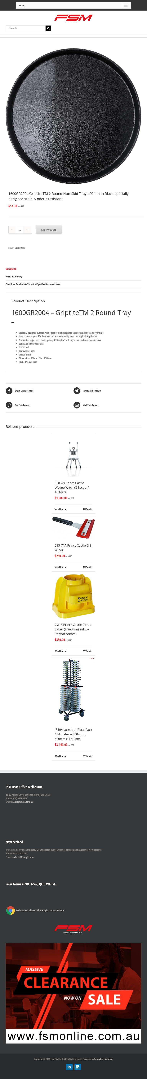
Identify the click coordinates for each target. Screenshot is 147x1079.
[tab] (73, 269)
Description (11, 269)
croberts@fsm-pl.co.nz (23, 857)
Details (89, 509)
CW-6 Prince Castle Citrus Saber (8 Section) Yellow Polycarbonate (73, 629)
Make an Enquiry (14, 276)
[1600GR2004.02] (73, 116)
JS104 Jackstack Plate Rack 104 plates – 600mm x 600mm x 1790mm (73, 734)
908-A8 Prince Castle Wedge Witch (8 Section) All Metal (72, 487)
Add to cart (62, 509)
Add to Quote (48, 229)
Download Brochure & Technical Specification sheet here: (33, 284)
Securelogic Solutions (103, 1059)
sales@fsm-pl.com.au (22, 801)
